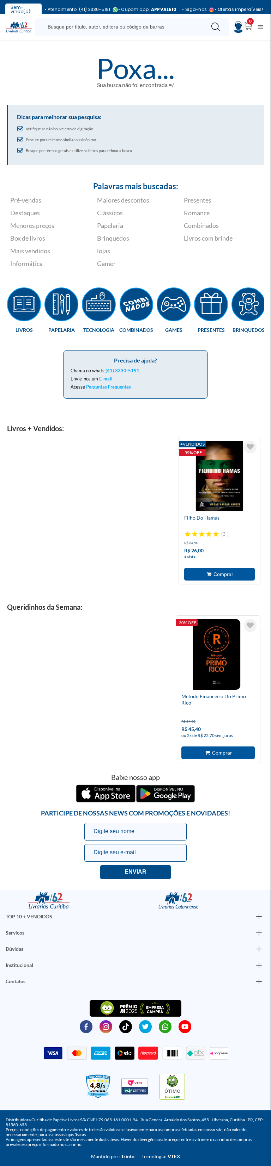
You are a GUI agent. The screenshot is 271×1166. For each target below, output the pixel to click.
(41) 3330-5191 (122, 370)
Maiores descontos (123, 200)
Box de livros (27, 238)
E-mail (106, 379)
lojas (103, 251)
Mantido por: (112, 1156)
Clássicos (110, 213)
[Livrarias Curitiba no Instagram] (106, 1026)
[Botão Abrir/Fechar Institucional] (259, 916)
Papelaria (110, 225)
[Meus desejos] (250, 447)
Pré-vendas (25, 200)
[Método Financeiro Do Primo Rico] (216, 655)
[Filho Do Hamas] (219, 477)
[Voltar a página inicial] (19, 26)
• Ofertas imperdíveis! (239, 9)
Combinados (201, 225)
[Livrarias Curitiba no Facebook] (86, 1026)
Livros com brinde (208, 238)
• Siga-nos (194, 9)
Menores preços (32, 225)
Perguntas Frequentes (108, 387)
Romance (197, 213)
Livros (24, 330)
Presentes (197, 200)
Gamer (106, 263)
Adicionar (219, 574)
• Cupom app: (147, 9)
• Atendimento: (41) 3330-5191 (77, 9)
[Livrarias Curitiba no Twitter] (145, 1026)
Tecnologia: (160, 1156)
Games (173, 330)
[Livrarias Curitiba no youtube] (185, 1026)
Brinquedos (113, 238)
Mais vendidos (30, 251)
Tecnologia (98, 330)
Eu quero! (135, 872)
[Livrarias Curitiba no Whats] (165, 1026)
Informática (26, 263)
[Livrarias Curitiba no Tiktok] (125, 1026)
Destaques (25, 213)
